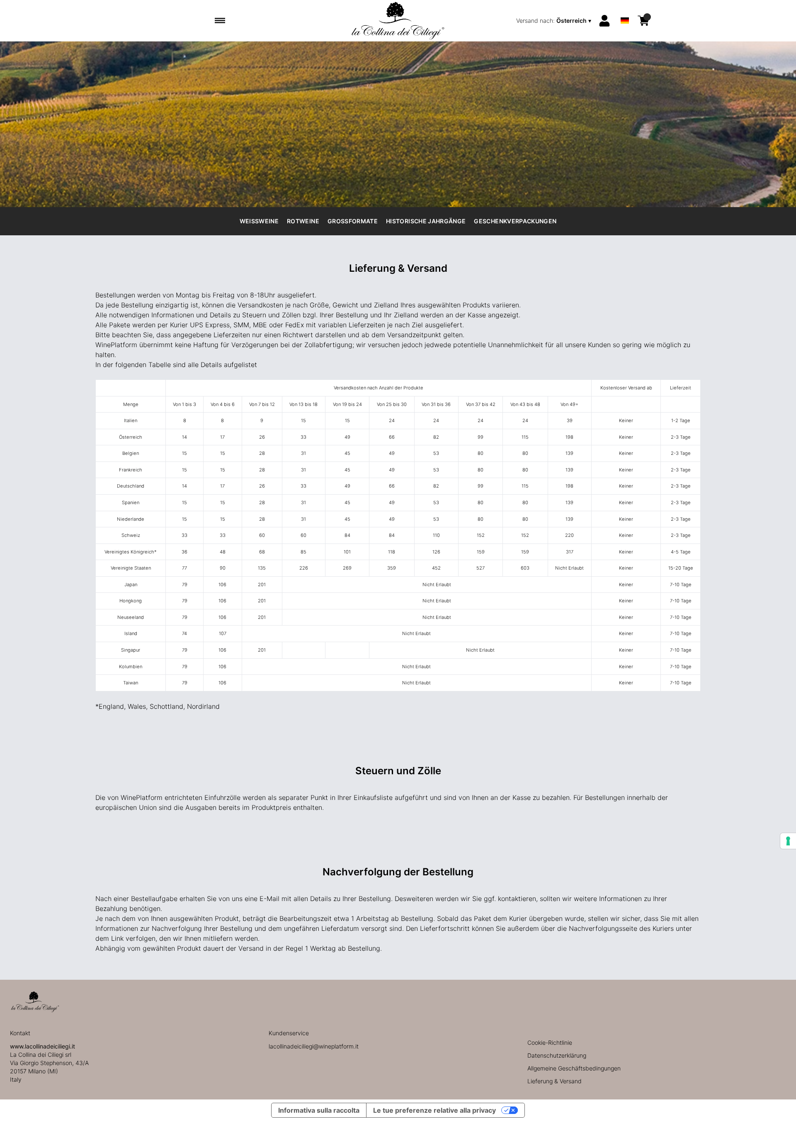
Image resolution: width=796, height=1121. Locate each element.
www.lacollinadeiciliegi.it (42, 1046)
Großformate (353, 221)
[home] (397, 20)
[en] (624, 9)
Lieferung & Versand (554, 1081)
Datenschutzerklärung (556, 1055)
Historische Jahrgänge (426, 221)
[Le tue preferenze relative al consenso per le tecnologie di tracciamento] (788, 841)
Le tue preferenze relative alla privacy (434, 1110)
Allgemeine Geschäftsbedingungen (574, 1068)
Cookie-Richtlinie (549, 1042)
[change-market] (554, 21)
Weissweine (259, 221)
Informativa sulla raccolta (318, 1110)
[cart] (643, 21)
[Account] (604, 21)
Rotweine (303, 221)
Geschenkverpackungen (515, 221)
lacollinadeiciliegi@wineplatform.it (314, 1046)
